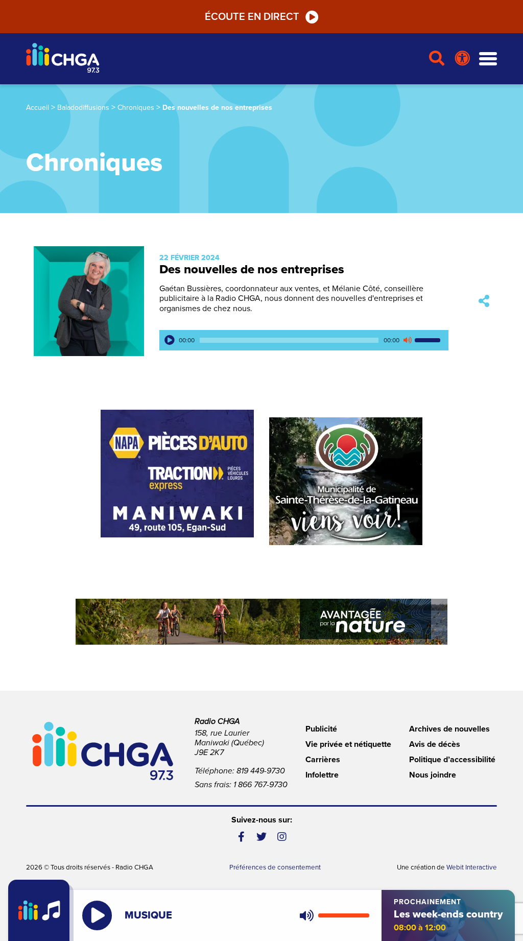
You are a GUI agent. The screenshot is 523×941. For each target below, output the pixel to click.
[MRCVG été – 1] (261, 622)
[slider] (429, 340)
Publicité (321, 729)
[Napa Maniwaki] (177, 473)
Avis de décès (434, 744)
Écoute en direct (252, 17)
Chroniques (135, 107)
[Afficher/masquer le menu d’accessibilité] (462, 59)
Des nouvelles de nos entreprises (251, 269)
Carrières (322, 760)
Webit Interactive (471, 867)
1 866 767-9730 (260, 785)
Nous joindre (432, 775)
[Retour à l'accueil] (223, 59)
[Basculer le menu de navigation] (488, 59)
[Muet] (407, 340)
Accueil (37, 107)
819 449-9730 (260, 771)
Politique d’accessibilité (452, 760)
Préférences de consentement (275, 867)
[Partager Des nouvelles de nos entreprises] (484, 301)
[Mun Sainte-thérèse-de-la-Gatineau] (345, 481)
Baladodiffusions (83, 107)
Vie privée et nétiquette (348, 744)
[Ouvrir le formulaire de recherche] (437, 59)
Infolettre (322, 775)
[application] (303, 340)
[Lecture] (169, 340)
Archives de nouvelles (449, 729)
